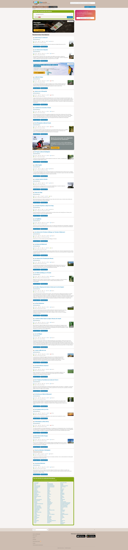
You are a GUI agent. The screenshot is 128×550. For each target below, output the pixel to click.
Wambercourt (62, 520)
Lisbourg (48, 513)
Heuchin (48, 500)
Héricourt (48, 496)
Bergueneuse (36, 494)
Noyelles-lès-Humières (64, 485)
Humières (49, 504)
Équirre (35, 521)
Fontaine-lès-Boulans (50, 486)
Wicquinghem (62, 522)
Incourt (48, 505)
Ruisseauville (62, 499)
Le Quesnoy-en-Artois (50, 509)
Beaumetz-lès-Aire (37, 492)
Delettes (35, 516)
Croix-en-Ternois (37, 515)
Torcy (61, 512)
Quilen (61, 492)
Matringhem (49, 521)
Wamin (61, 521)
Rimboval (62, 496)
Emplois (34, 537)
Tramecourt (62, 513)
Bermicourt (36, 495)
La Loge (48, 506)
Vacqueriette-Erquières (64, 514)
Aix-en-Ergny (36, 482)
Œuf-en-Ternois (63, 486)
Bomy (35, 498)
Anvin (35, 484)
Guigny (48, 493)
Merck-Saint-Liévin (63, 482)
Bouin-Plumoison (37, 500)
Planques (62, 489)
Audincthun (36, 487)
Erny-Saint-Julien (50, 483)
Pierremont (62, 488)
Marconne (49, 518)
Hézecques (49, 501)
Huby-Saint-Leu (49, 502)
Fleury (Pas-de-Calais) (50, 485)
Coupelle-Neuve (37, 508)
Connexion (93, 6)
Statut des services (61, 547)
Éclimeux (35, 518)
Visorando (34, 8)
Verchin (61, 515)
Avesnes (35, 488)
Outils (34, 6)
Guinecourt (49, 494)
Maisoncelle (49, 516)
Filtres (38, 17)
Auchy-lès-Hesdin (37, 486)
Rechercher (70, 17)
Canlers (35, 504)
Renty (61, 495)
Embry (35, 519)
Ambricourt (36, 483)
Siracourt (61, 507)
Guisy (48, 495)
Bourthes (35, 501)
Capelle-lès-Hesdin (37, 505)
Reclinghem (62, 494)
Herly (48, 497)
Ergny (35, 522)
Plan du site (35, 535)
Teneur (61, 508)
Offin (61, 487)
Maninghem (49, 517)
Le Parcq (48, 508)
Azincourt (35, 489)
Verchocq (62, 516)
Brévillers (35, 502)
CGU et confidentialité (36, 534)
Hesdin (48, 498)
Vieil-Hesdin (62, 517)
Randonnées (40, 6)
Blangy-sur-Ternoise (37, 496)
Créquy (35, 513)
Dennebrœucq (36, 517)
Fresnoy (48, 487)
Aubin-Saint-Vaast (37, 485)
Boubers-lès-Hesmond (38, 499)
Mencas (48, 522)
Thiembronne (62, 509)
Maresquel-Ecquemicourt (51, 520)
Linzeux (48, 512)
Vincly (61, 518)
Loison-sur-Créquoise (50, 514)
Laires (48, 507)
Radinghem (62, 493)
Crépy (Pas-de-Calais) (37, 512)
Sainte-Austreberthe (63, 505)
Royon (61, 498)
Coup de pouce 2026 (36, 541)
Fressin (48, 488)
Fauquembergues (50, 484)
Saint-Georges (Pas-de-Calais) (65, 502)
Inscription (87, 6)
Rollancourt (62, 497)
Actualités (34, 539)
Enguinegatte (36, 520)
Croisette (35, 514)
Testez (39, 30)
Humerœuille (49, 503)
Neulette (61, 484)
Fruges (48, 489)
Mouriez (61, 483)
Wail (61, 519)
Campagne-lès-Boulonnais (38, 503)
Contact (34, 543)
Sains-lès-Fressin (63, 501)
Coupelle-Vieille (36, 509)
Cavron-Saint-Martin (37, 506)
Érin (48, 482)
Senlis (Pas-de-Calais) (64, 506)
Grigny (48, 492)
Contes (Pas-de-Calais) (38, 507)
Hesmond (48, 499)
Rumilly (61, 500)
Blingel (35, 497)
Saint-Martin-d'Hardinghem (65, 503)
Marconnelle (49, 519)
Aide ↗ (46, 6)
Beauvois (35, 493)
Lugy (48, 515)
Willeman (62, 523)
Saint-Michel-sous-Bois (64, 504)
